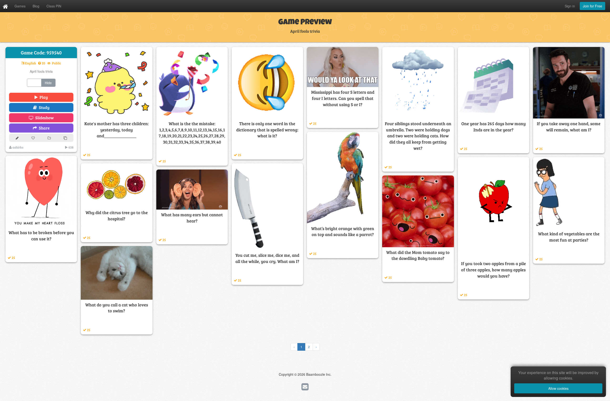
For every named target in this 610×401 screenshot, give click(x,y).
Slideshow (43, 117)
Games (20, 6)
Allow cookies (558, 388)
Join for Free (592, 6)
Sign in (570, 6)
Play (43, 97)
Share (43, 128)
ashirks (17, 147)
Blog (36, 6)
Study (43, 107)
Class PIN (53, 6)
